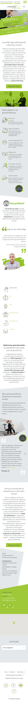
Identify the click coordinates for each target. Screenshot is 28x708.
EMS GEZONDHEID (7, 29)
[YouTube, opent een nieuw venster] (21, 688)
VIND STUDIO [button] (17, 2)
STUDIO (15, 28)
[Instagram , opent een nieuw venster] (5, 607)
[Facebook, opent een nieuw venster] (11, 607)
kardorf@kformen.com (9, 600)
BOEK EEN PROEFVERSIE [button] (6, 2)
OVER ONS (20, 672)
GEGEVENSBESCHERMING (14, 675)
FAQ (6, 672)
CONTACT (22, 27)
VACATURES (10, 32)
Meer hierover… (11, 467)
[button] (14, 623)
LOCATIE (17, 31)
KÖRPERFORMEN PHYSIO (13, 678)
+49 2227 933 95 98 (8, 598)
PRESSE (12, 672)
